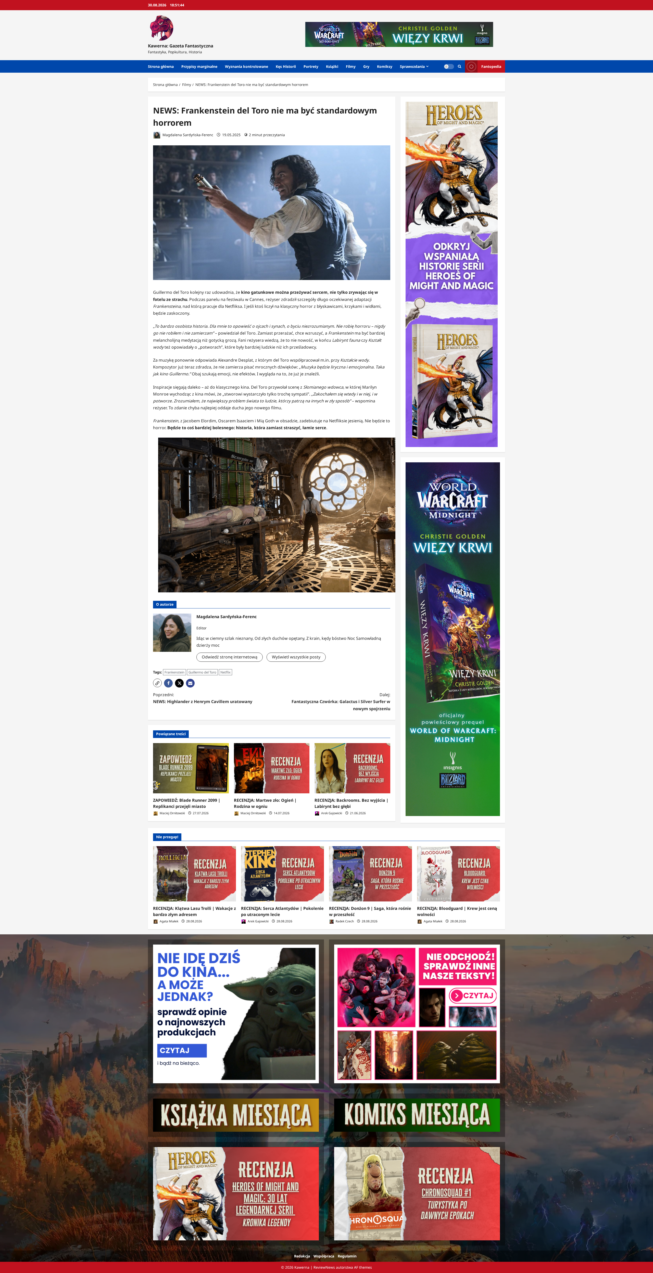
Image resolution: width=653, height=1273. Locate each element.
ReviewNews (324, 1267)
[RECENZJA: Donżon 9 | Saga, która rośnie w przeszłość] (370, 873)
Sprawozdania (412, 66)
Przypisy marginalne (199, 66)
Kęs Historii (286, 66)
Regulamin (347, 1256)
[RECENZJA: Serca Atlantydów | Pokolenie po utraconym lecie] (282, 873)
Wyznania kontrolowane (246, 66)
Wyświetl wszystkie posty (296, 657)
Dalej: (341, 701)
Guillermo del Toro (202, 672)
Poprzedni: (202, 698)
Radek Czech (344, 921)
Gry (366, 66)
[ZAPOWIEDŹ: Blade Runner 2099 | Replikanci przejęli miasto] (191, 768)
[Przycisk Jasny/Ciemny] (449, 66)
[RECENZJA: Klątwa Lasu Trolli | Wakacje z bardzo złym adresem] (194, 873)
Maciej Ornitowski (172, 813)
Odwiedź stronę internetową (229, 657)
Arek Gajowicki (331, 813)
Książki (332, 66)
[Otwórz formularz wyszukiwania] (459, 66)
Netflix (225, 672)
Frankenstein (174, 672)
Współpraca (323, 1256)
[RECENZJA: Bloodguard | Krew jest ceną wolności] (458, 873)
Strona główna (161, 66)
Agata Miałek (168, 921)
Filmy (351, 66)
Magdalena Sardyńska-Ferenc (187, 134)
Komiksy (384, 66)
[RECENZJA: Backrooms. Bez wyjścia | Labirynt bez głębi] (352, 768)
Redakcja (302, 1256)
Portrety (311, 66)
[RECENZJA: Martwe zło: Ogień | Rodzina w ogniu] (272, 768)
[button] (157, 683)
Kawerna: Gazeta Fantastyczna (180, 46)
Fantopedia (491, 66)
